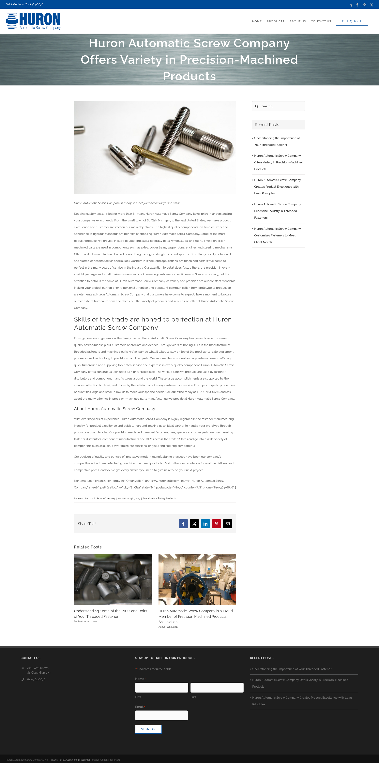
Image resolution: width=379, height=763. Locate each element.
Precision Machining (154, 498)
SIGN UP (148, 729)
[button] (77, 591)
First (138, 697)
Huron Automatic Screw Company (96, 498)
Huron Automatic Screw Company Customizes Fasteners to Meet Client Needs (277, 235)
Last (193, 697)
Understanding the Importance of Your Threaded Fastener (291, 669)
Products (171, 498)
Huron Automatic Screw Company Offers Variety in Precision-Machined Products (278, 162)
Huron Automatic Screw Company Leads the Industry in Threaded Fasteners (277, 210)
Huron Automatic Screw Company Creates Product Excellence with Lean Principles (277, 186)
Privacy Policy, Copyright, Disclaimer (70, 759)
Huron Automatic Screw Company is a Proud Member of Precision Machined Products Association (196, 616)
